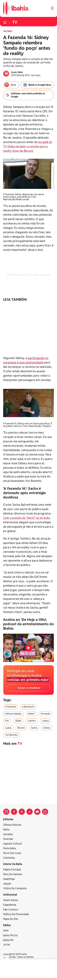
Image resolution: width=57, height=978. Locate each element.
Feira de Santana (12, 874)
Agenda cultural (12, 843)
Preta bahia (9, 848)
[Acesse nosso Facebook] (14, 812)
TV (14, 22)
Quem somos (10, 900)
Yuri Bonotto (11, 734)
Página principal (12, 869)
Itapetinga (9, 879)
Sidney (46, 727)
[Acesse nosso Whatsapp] (45, 812)
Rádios (7, 925)
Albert (31, 713)
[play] (28, 647)
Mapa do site (10, 919)
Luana (8, 727)
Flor (7, 720)
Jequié (7, 883)
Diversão (8, 839)
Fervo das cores (12, 853)
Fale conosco (10, 909)
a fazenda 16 (28, 706)
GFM (5, 930)
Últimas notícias (12, 824)
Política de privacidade (16, 914)
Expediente (9, 904)
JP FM (6, 944)
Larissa (45, 720)
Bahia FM (8, 940)
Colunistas (9, 857)
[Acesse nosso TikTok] (29, 812)
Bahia (6, 829)
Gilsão (18, 720)
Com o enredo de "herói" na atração (26, 518)
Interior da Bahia (12, 864)
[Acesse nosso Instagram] (6, 812)
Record (21, 727)
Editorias (8, 819)
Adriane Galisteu (13, 713)
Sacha (34, 727)
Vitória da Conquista (15, 888)
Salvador (8, 834)
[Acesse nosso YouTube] (37, 812)
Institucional (10, 894)
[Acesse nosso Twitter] (22, 812)
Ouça (13, 84)
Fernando (45, 713)
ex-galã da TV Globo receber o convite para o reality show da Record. (27, 146)
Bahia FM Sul (10, 935)
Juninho (32, 720)
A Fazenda (10, 706)
